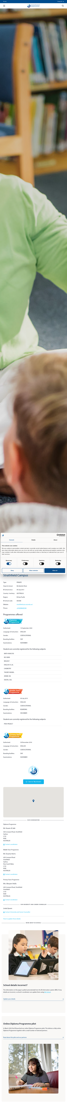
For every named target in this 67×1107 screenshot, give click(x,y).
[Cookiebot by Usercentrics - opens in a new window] (58, 535)
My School (47, 992)
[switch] (25, 563)
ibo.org (4, 1)
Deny (12, 570)
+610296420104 (21, 608)
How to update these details (12, 919)
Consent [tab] (11, 540)
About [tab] (55, 540)
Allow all (54, 570)
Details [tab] (34, 540)
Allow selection (33, 570)
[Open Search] (63, 6)
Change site (59, 1)
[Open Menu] (4, 6)
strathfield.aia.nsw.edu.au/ (25, 604)
